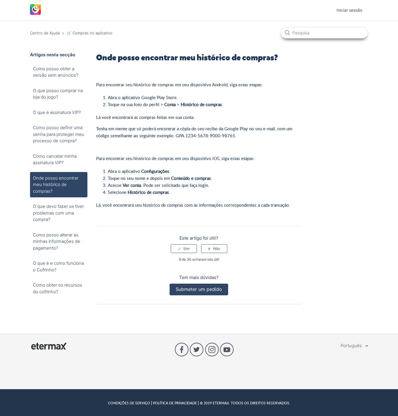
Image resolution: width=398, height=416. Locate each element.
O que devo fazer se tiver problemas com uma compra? (58, 212)
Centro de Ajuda (45, 33)
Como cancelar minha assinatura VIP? (55, 159)
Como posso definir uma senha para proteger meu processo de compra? (58, 134)
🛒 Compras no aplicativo (89, 33)
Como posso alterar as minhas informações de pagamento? (56, 241)
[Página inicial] (35, 13)
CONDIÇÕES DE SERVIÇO (129, 403)
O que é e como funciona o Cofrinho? (58, 266)
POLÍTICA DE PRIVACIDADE (175, 403)
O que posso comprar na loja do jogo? (58, 94)
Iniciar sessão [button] (349, 10)
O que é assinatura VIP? (57, 112)
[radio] (184, 248)
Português (352, 345)
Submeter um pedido (199, 289)
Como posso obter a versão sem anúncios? (55, 72)
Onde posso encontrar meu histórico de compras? (55, 184)
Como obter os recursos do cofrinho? (57, 288)
